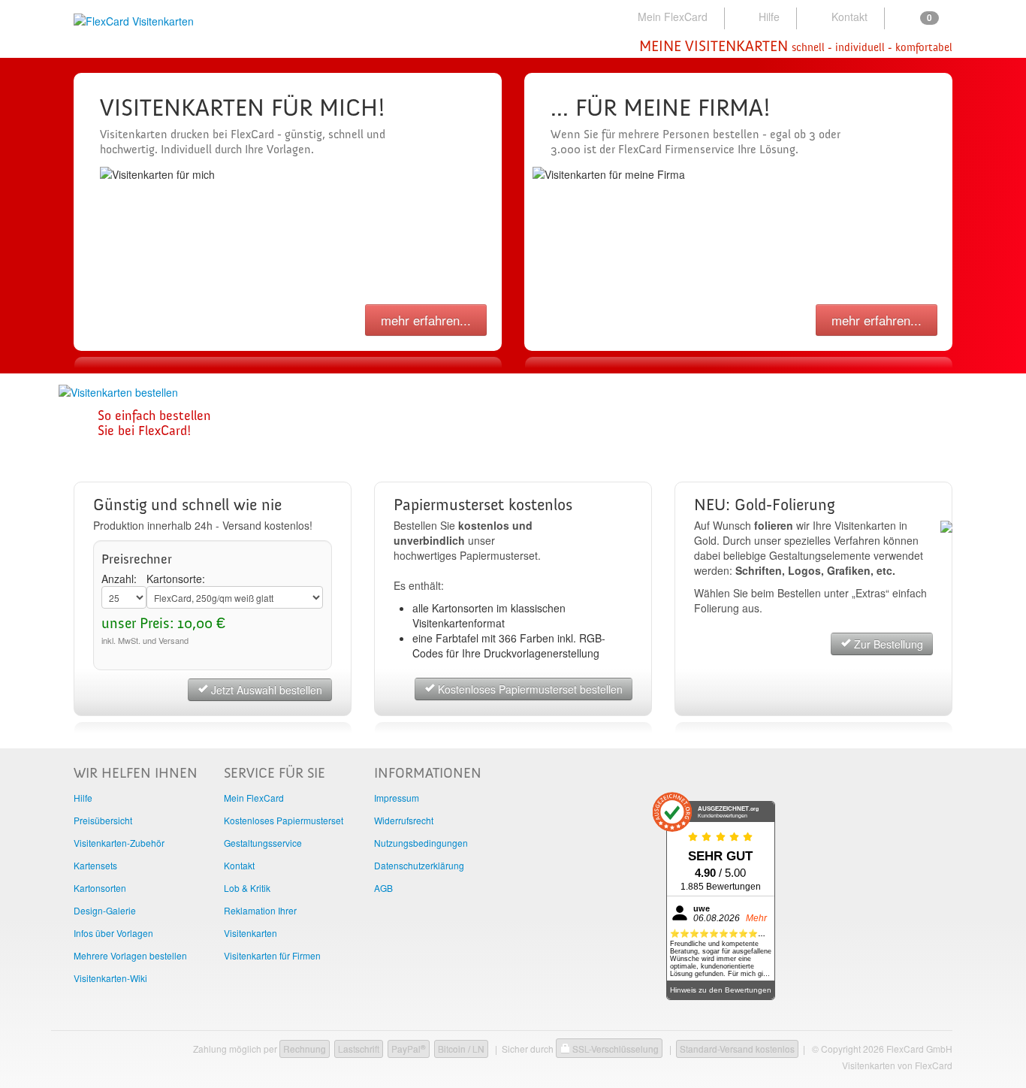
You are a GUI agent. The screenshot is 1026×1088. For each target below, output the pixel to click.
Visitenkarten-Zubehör (119, 842)
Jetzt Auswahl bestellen (265, 689)
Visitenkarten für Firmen (272, 955)
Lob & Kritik (247, 887)
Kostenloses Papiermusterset (283, 820)
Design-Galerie (105, 910)
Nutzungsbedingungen (421, 842)
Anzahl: (119, 578)
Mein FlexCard (673, 16)
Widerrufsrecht (403, 820)
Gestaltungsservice (263, 842)
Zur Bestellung (887, 643)
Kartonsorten (100, 887)
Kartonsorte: (175, 578)
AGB (383, 887)
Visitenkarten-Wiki (110, 978)
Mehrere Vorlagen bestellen (130, 955)
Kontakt (849, 16)
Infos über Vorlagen (113, 932)
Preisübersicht (103, 820)
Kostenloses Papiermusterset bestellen (529, 689)
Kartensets (95, 865)
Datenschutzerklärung (419, 865)
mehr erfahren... (426, 320)
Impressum (396, 797)
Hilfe (769, 16)
